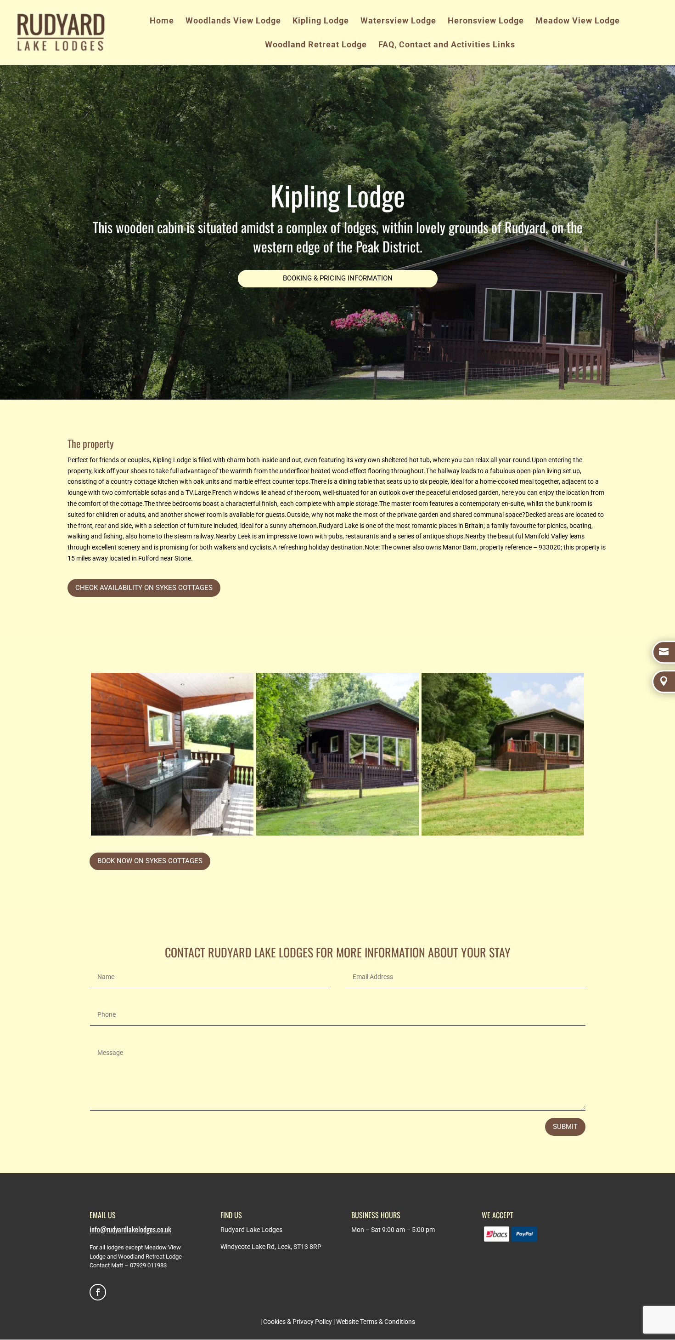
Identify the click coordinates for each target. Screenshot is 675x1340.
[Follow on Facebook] (98, 1292)
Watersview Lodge (398, 21)
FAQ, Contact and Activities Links (446, 45)
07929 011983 (148, 1265)
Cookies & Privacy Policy (297, 1321)
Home (162, 21)
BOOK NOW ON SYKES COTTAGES (149, 861)
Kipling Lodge (320, 21)
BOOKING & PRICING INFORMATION (338, 278)
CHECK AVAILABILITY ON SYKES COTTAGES (144, 588)
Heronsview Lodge (486, 21)
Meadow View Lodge (577, 21)
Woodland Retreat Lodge (316, 45)
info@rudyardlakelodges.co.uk (130, 1229)
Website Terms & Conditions (375, 1321)
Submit (565, 1126)
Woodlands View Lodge (233, 21)
